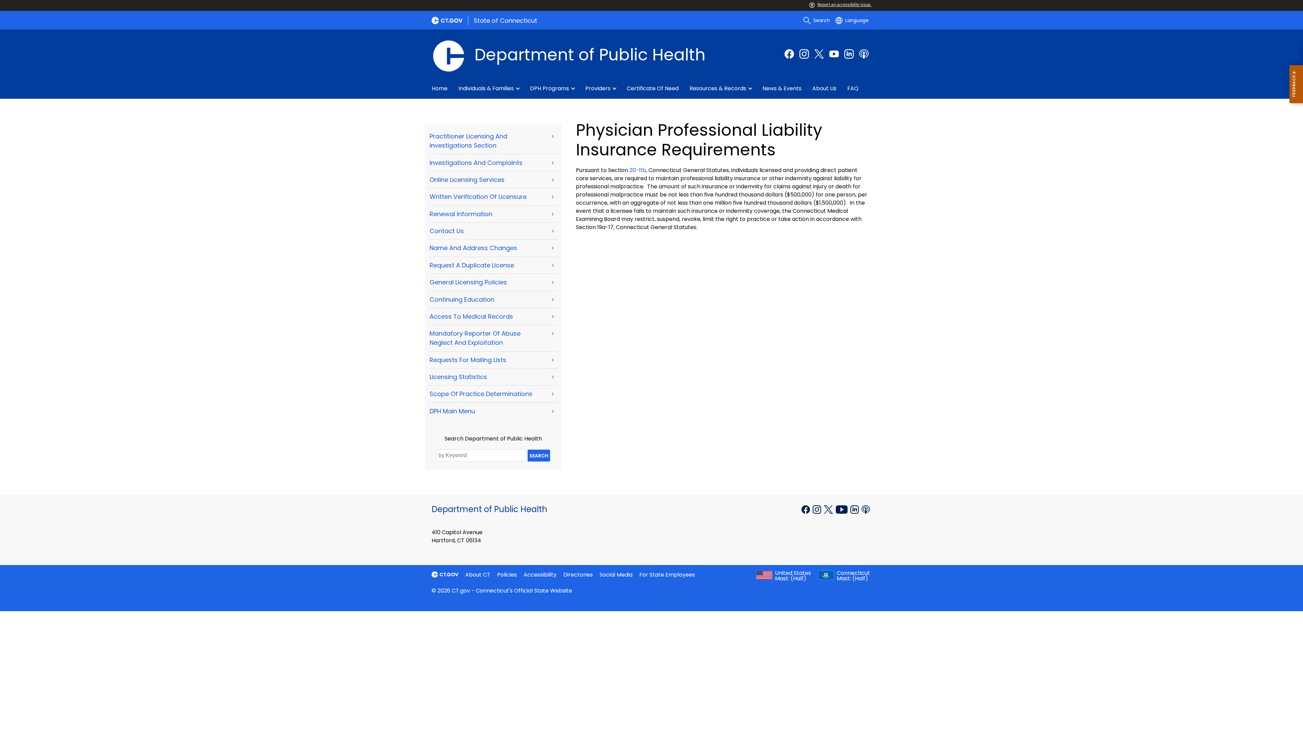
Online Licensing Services (467, 179)
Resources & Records (718, 88)
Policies (507, 575)
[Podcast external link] (864, 54)
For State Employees (667, 575)
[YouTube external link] (842, 508)
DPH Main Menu (452, 411)
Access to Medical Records (471, 316)
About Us (824, 88)
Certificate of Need (653, 88)
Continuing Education (462, 299)
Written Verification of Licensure (478, 196)
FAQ (852, 88)
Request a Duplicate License (472, 265)
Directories (578, 575)
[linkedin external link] (849, 54)
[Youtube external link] (834, 54)
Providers (597, 88)
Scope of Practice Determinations (481, 394)
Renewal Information (461, 214)
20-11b (637, 170)
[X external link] (829, 508)
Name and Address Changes (473, 248)
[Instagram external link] (804, 54)
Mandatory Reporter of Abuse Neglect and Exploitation (475, 338)
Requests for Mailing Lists (468, 360)
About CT (477, 575)
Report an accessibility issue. (844, 4)
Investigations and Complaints (476, 162)
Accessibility (540, 575)
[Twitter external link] (819, 54)
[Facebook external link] (789, 54)
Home (440, 88)
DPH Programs (549, 88)
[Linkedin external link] (855, 508)
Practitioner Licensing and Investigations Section (468, 141)
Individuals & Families (486, 88)
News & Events (781, 88)
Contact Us (447, 231)
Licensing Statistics (458, 377)
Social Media (616, 575)
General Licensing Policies (468, 282)
